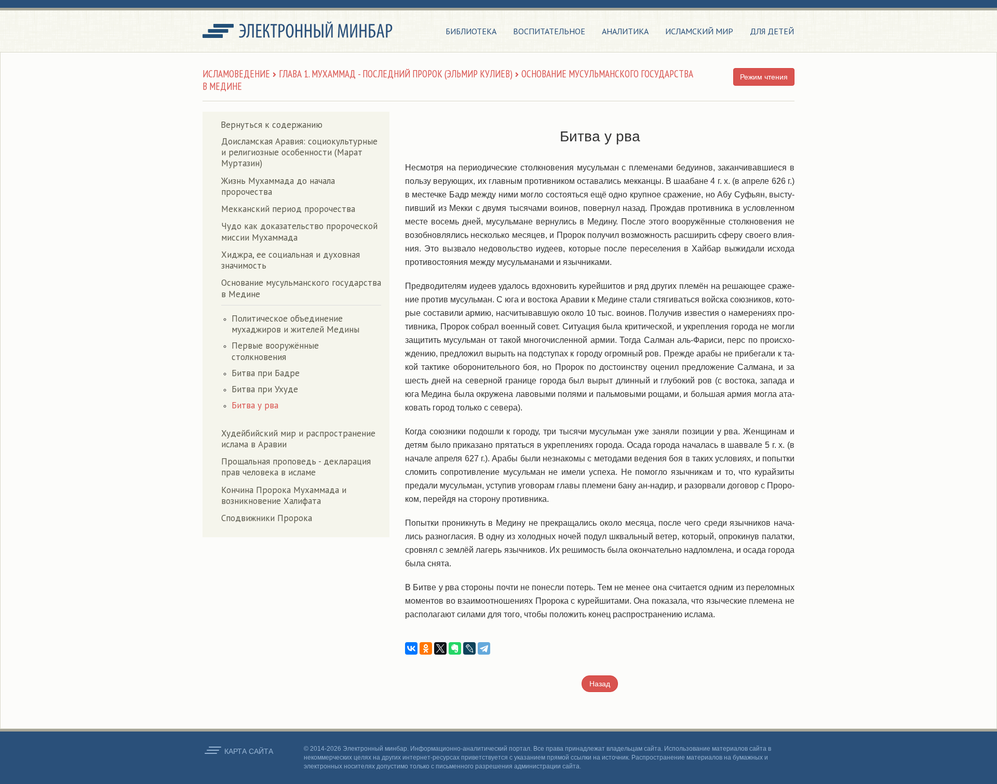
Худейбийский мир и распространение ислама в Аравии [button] (298, 439)
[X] (440, 648)
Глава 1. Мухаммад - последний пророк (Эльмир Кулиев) (396, 74)
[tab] (301, 152)
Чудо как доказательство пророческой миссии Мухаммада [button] (299, 231)
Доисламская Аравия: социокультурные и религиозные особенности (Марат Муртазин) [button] (299, 152)
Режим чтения (764, 77)
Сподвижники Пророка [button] (266, 518)
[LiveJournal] (469, 648)
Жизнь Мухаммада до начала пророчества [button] (278, 186)
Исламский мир (699, 31)
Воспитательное (549, 31)
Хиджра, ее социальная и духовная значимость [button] (290, 260)
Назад (599, 684)
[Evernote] (455, 648)
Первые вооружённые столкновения (275, 351)
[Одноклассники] (426, 648)
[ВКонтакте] (411, 648)
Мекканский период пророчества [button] (288, 209)
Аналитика (625, 31)
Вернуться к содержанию (271, 124)
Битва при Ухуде (265, 389)
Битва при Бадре (266, 373)
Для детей (772, 31)
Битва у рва (255, 405)
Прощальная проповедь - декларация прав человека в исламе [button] (296, 467)
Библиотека (471, 31)
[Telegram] (484, 648)
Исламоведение (236, 74)
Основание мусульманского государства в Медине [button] (301, 288)
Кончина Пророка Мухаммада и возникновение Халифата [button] (283, 495)
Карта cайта (248, 751)
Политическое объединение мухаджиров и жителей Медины (295, 324)
